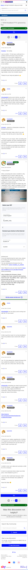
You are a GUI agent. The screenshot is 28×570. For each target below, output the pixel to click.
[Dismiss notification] (26, 5)
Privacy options (4, 554)
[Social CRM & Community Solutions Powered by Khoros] (23, 567)
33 (3, 153)
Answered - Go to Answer (14, 28)
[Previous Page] (8, 37)
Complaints (3, 557)
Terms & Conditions (23, 554)
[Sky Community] (8, 2)
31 (3, 80)
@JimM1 (3, 51)
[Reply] (25, 83)
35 (3, 318)
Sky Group (3, 558)
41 (3, 487)
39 (3, 422)
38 (3, 397)
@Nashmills (4, 385)
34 (3, 289)
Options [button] (2, 19)
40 (3, 449)
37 (3, 368)
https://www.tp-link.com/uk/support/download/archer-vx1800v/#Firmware (11, 415)
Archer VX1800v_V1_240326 (16, 264)
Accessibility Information (22, 556)
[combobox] (13, 10)
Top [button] (15, 552)
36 (3, 343)
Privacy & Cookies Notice (6, 556)
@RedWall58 (4, 97)
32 (3, 110)
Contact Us (24, 557)
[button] (26, 42)
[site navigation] (1, 2)
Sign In (26, 2)
